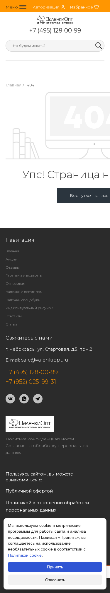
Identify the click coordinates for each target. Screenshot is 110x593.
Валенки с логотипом (24, 291)
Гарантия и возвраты (24, 275)
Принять (55, 567)
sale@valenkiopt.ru (44, 360)
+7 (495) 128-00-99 (55, 30)
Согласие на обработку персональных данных (47, 449)
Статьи (11, 324)
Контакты (14, 316)
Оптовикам (16, 283)
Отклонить (55, 579)
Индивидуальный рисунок (29, 308)
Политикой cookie (25, 555)
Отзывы (13, 267)
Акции (11, 259)
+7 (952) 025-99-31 (31, 381)
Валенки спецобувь (23, 300)
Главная (13, 85)
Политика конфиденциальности (40, 439)
